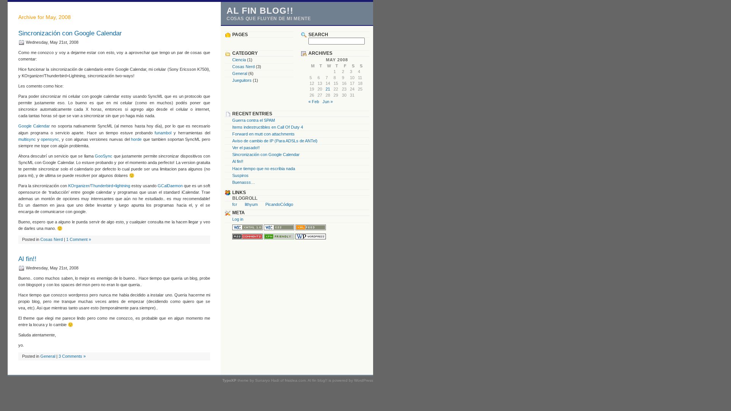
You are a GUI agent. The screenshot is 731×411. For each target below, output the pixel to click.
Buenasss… (243, 182)
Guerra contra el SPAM (253, 120)
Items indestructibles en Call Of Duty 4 (267, 127)
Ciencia (239, 59)
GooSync (103, 156)
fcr (234, 204)
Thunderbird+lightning (110, 185)
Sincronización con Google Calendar (70, 33)
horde (136, 139)
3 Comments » (72, 356)
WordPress (363, 380)
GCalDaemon (170, 185)
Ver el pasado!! (246, 147)
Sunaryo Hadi (267, 380)
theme (235, 380)
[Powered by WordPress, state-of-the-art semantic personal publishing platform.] (310, 238)
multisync (27, 139)
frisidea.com (295, 380)
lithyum (251, 204)
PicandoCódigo (279, 204)
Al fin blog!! (260, 11)
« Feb (313, 101)
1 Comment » (78, 239)
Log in (237, 219)
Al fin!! (27, 259)
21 (328, 89)
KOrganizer (78, 185)
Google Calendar (34, 126)
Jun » (327, 101)
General (47, 356)
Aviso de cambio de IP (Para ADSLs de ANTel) (275, 141)
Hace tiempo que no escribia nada (263, 168)
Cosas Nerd (51, 239)
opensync (50, 139)
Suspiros (240, 175)
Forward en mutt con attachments (263, 134)
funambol (163, 133)
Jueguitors (242, 80)
